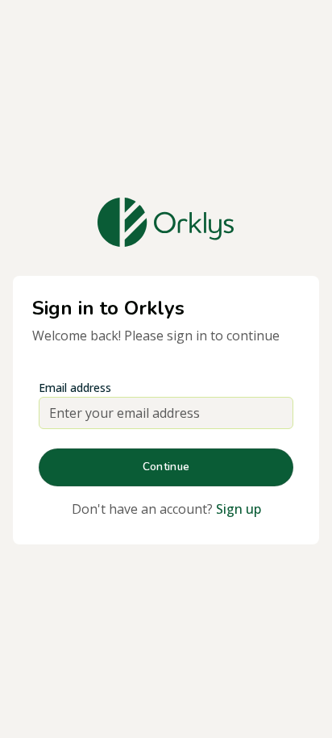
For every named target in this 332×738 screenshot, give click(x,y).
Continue (166, 466)
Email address (75, 387)
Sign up (238, 509)
